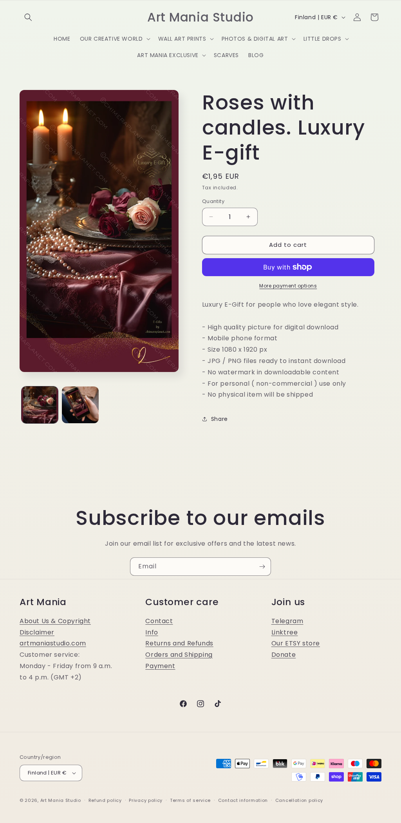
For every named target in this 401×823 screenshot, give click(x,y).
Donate (283, 654)
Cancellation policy (299, 800)
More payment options (288, 285)
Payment (160, 665)
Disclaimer (37, 632)
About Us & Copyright (55, 620)
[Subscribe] (262, 566)
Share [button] (219, 419)
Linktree (284, 632)
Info (151, 632)
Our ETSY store (295, 643)
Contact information (243, 800)
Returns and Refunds (179, 643)
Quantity (213, 201)
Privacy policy (146, 800)
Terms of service (190, 800)
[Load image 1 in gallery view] (40, 404)
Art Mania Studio (60, 800)
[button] (28, 17)
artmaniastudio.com (53, 643)
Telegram (287, 620)
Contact (159, 620)
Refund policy (105, 800)
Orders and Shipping (178, 654)
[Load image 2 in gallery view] (80, 404)
